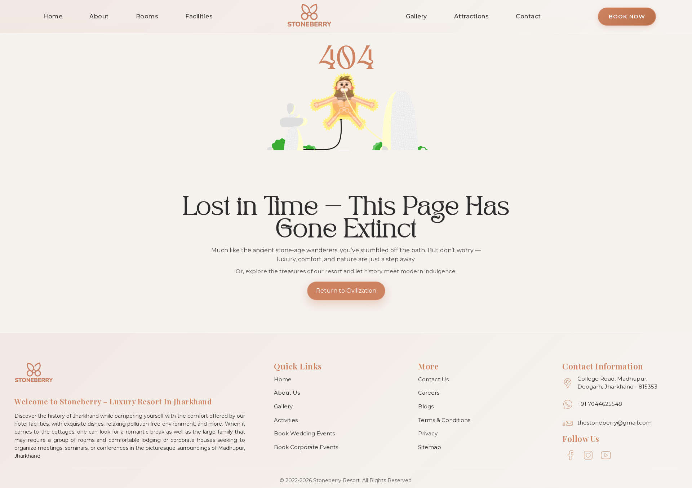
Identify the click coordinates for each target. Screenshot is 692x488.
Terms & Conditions (444, 420)
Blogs (426, 406)
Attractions (471, 16)
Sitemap (429, 447)
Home (52, 16)
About (99, 16)
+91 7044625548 (599, 403)
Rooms (147, 16)
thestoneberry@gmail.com (614, 422)
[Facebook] (570, 455)
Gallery (416, 16)
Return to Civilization (346, 290)
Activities (286, 420)
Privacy (428, 433)
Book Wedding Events (304, 433)
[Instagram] (588, 455)
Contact (528, 16)
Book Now (627, 16)
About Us (287, 392)
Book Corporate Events (306, 447)
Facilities (199, 16)
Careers (428, 392)
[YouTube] (606, 455)
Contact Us (433, 379)
